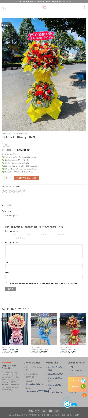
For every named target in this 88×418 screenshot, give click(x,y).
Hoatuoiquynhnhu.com (35, 384)
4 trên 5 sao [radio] (52, 234)
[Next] (86, 335)
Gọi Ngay (75, 386)
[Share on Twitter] (12, 191)
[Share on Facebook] (8, 191)
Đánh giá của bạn (12, 231)
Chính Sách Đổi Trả (55, 374)
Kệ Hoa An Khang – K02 (10, 350)
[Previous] (2, 335)
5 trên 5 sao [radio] (11, 238)
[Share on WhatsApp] (4, 191)
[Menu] (4, 9)
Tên (7, 262)
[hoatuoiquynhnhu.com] (44, 8)
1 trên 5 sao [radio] (9, 234)
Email (7, 273)
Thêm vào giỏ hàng (26, 178)
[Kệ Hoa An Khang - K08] (44, 329)
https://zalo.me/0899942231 (37, 391)
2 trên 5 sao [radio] (22, 234)
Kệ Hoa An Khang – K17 (68, 350)
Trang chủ (6, 133)
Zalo (74, 405)
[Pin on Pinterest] (20, 191)
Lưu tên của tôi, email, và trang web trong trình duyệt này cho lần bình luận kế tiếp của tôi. (44, 283)
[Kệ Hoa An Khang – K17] (73, 329)
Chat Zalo (75, 381)
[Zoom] (5, 128)
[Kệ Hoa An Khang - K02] (15, 329)
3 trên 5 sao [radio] (36, 234)
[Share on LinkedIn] (24, 191)
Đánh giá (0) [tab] (6, 205)
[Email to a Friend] (16, 191)
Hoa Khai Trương (20, 133)
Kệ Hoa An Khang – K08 (39, 350)
